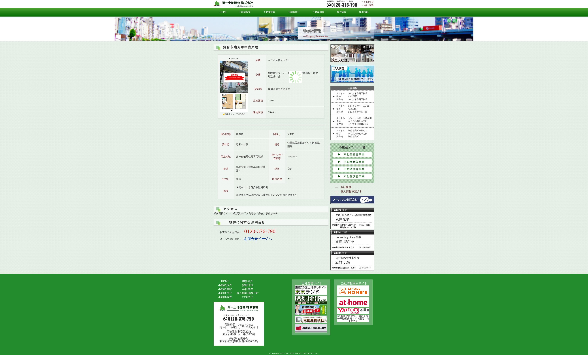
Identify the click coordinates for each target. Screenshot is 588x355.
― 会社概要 (343, 187)
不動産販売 (225, 285)
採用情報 (247, 285)
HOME (225, 281)
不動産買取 (225, 289)
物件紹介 (247, 281)
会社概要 (369, 5)
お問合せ (369, 2)
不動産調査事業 (351, 176)
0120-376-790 (259, 231)
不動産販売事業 (351, 154)
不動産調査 (225, 296)
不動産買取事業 (351, 161)
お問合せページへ (258, 239)
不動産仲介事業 (351, 169)
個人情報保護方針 (248, 293)
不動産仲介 (225, 293)
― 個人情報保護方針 (349, 191)
